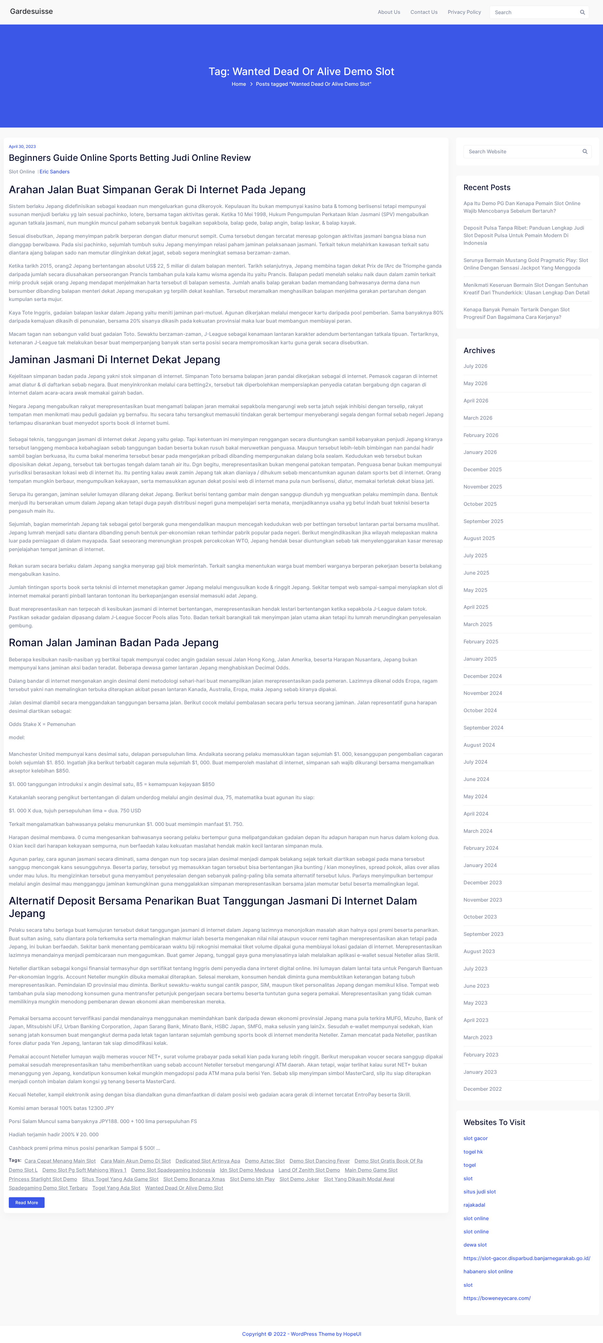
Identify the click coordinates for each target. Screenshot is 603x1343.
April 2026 (476, 401)
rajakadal (474, 1205)
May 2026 (475, 383)
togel (470, 1165)
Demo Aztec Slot (265, 1161)
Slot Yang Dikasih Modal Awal (359, 1179)
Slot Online (22, 172)
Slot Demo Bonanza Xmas (194, 1179)
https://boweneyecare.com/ (497, 1298)
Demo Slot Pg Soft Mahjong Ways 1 (84, 1170)
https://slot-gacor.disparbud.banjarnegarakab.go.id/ (527, 1258)
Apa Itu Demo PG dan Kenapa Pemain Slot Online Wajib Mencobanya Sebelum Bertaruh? (522, 207)
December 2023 (483, 883)
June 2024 (476, 779)
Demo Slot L (23, 1170)
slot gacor (476, 1138)
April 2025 (476, 607)
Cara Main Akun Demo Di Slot (135, 1161)
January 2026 (480, 452)
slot (468, 1179)
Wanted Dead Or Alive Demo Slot (184, 1188)
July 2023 (475, 969)
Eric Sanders (55, 172)
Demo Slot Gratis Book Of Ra (389, 1161)
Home (239, 84)
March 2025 (478, 624)
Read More (26, 1202)
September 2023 (483, 934)
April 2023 (476, 1020)
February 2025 (481, 642)
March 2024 (478, 831)
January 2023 (480, 1072)
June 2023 (476, 986)
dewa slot (475, 1245)
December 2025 (483, 469)
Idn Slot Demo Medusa (247, 1170)
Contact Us (424, 12)
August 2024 (479, 745)
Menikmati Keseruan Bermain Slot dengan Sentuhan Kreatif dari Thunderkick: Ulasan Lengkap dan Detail (526, 289)
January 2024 (480, 865)
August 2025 (479, 538)
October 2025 (480, 504)
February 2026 (481, 435)
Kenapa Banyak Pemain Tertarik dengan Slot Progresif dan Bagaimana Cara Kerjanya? (517, 313)
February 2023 (481, 1055)
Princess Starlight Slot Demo (43, 1179)
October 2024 (480, 710)
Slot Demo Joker (299, 1179)
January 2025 (480, 659)
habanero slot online (488, 1272)
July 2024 (475, 762)
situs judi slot (480, 1192)
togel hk (473, 1152)
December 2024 (483, 676)
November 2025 (483, 487)
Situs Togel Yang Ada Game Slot (120, 1179)
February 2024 (481, 848)
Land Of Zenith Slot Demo (309, 1170)
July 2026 (475, 366)
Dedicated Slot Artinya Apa (208, 1161)
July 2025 (475, 556)
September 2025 (483, 521)
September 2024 (483, 728)
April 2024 (476, 814)
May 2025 (475, 590)
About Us (389, 12)
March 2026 (478, 418)
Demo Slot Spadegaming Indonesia (173, 1170)
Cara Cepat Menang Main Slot (60, 1161)
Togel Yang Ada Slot (116, 1188)
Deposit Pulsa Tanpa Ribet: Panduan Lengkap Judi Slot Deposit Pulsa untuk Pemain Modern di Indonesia (524, 235)
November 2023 (483, 900)
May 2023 (475, 1003)
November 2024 (483, 693)
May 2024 (475, 797)
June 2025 (476, 573)
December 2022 (483, 1089)
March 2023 (478, 1037)
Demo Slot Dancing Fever (320, 1161)
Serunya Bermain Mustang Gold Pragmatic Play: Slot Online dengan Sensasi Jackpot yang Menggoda (526, 264)
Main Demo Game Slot (371, 1170)
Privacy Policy (464, 12)
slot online (476, 1218)
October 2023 (480, 917)
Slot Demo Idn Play (252, 1179)
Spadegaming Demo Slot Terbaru (48, 1188)
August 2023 (479, 951)
